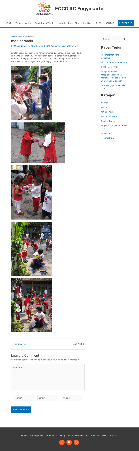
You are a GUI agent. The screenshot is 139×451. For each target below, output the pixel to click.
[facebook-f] (62, 442)
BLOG (99, 23)
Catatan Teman (108, 121)
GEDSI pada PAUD (109, 67)
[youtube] (69, 442)
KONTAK (110, 23)
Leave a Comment (69, 46)
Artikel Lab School (110, 116)
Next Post (78, 344)
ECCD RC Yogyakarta (79, 8)
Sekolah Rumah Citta (69, 23)
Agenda (104, 102)
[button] (126, 23)
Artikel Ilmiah (107, 112)
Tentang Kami (22, 23)
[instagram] (77, 442)
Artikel (55, 46)
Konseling (105, 133)
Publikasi (87, 23)
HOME (8, 23)
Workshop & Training (45, 23)
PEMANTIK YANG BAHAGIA (114, 62)
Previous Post (19, 344)
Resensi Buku (107, 138)
